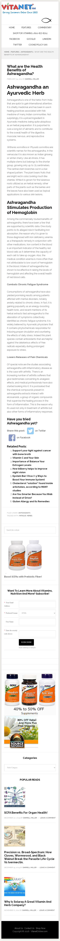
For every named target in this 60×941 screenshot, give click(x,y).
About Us (19, 928)
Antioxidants (27, 52)
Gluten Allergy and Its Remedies (31, 501)
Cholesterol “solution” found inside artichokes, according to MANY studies (33, 487)
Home (6, 52)
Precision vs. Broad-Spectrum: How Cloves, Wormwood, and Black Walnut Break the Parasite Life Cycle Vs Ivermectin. (29, 857)
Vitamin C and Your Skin (26, 458)
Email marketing (23, 647)
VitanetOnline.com (39, 931)
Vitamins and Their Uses (29, 8)
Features (15, 52)
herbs (29, 516)
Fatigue (22, 516)
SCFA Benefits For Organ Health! (25, 812)
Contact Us (29, 928)
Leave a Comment (48, 818)
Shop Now (40, 928)
